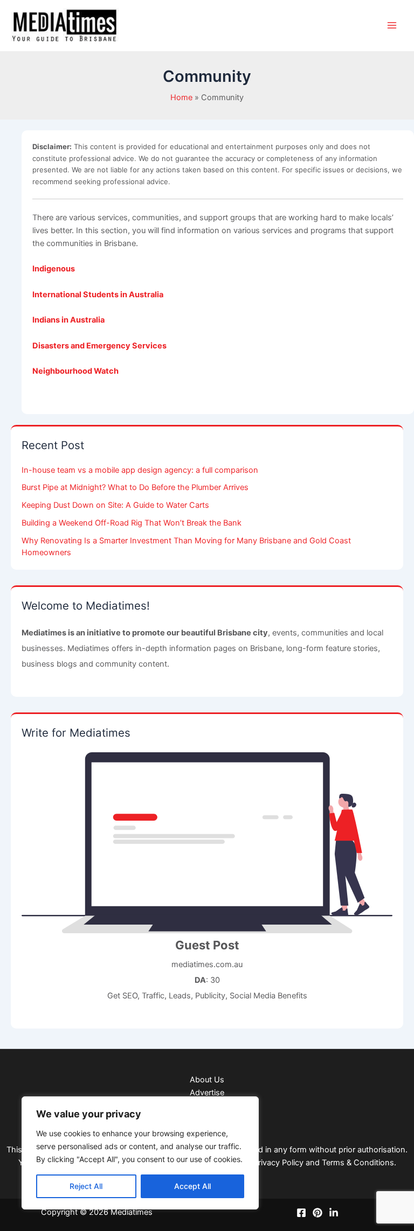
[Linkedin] (334, 1213)
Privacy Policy (278, 1162)
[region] (140, 1152)
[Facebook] (301, 1213)
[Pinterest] (317, 1213)
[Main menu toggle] (392, 26)
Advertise (207, 1092)
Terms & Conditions (358, 1162)
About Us (207, 1080)
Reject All (86, 1186)
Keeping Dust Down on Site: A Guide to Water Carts (115, 505)
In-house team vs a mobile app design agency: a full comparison (140, 470)
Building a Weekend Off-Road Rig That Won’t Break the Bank (132, 523)
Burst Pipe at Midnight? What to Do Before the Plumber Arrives (135, 487)
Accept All (192, 1186)
